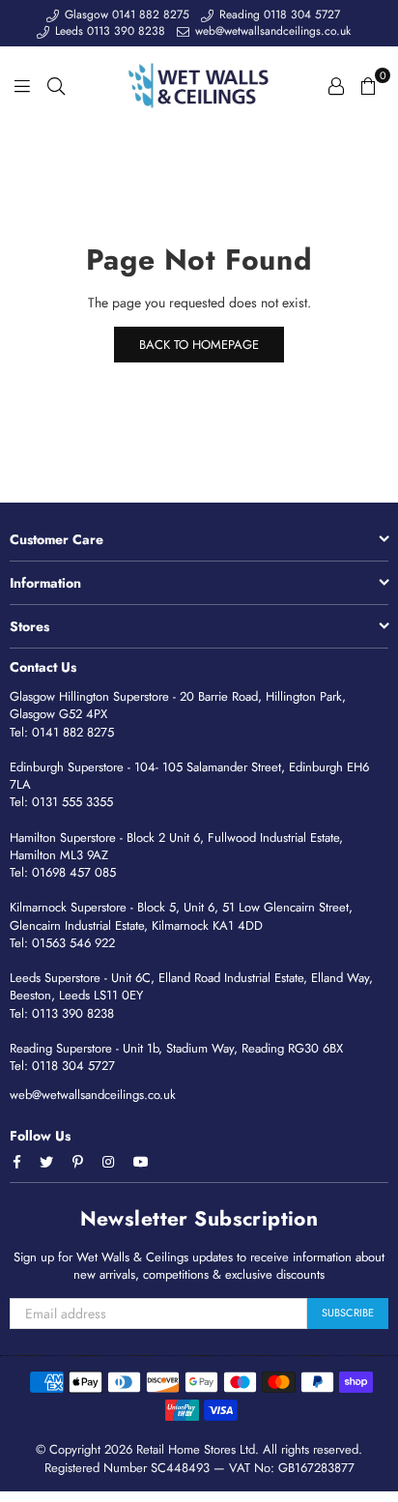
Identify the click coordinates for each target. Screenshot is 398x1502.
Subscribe (348, 1312)
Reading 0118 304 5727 (277, 14)
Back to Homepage (199, 344)
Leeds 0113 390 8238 (108, 31)
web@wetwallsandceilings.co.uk (271, 31)
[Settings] (336, 85)
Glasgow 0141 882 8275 (125, 14)
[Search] (56, 85)
